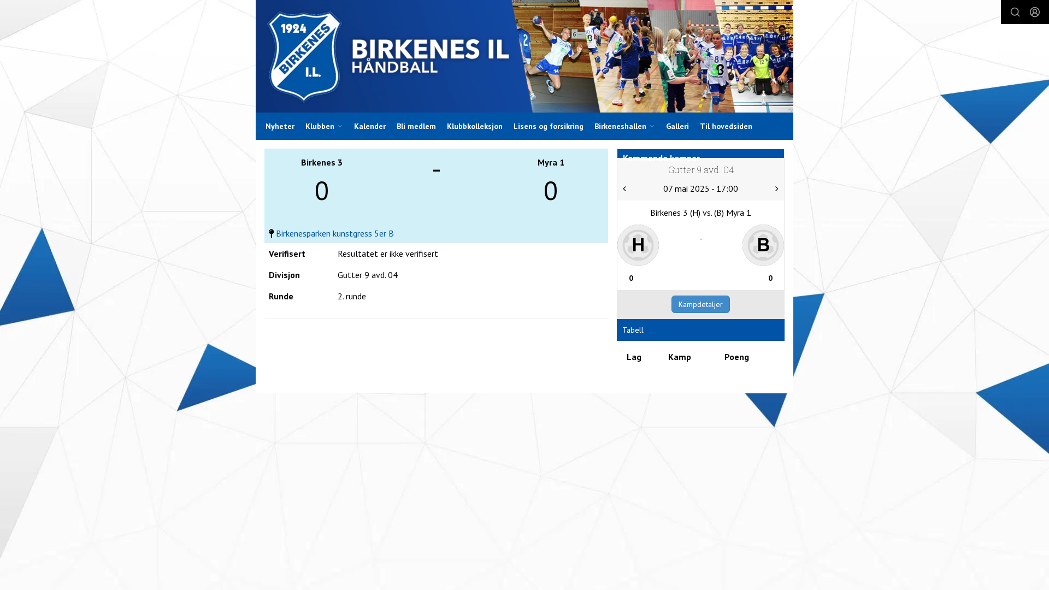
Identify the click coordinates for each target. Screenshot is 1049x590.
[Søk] (1015, 12)
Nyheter (280, 126)
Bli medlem (416, 126)
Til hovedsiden (726, 126)
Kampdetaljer (701, 304)
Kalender (370, 126)
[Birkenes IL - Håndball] (524, 56)
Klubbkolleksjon (475, 126)
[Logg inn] (1035, 12)
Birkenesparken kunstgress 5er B (335, 233)
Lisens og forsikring (549, 126)
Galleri (677, 126)
